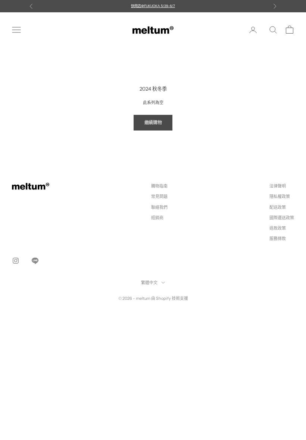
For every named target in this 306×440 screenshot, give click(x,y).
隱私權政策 (279, 196)
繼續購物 (153, 122)
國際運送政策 (281, 217)
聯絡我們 (159, 207)
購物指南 (159, 186)
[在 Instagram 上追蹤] (15, 260)
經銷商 (157, 217)
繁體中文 (149, 282)
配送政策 (277, 207)
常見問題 (159, 196)
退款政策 (277, 228)
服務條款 (277, 238)
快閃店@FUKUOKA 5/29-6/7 (153, 6)
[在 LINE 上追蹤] (35, 260)
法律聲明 (277, 186)
